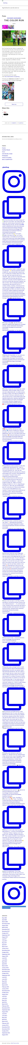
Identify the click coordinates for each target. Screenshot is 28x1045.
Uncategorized (17, 18)
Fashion (4, 148)
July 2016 (4, 958)
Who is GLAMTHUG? (7, 159)
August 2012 (5, 1034)
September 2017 (6, 935)
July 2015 (4, 977)
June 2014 (4, 998)
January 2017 (5, 948)
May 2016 (4, 962)
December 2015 (6, 969)
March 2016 (5, 965)
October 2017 (5, 933)
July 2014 (4, 996)
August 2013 (5, 1011)
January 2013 (5, 1025)
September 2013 (6, 1010)
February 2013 (5, 1023)
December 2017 (6, 929)
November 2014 (6, 990)
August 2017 (5, 937)
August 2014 (5, 994)
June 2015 (4, 979)
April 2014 (4, 1002)
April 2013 (4, 1019)
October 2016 (5, 952)
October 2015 (5, 973)
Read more (14, 104)
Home (3, 151)
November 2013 (6, 1008)
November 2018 (6, 923)
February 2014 (5, 1006)
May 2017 (4, 942)
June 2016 (4, 960)
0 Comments (13, 122)
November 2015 (6, 971)
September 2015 (6, 975)
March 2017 (5, 946)
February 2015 (5, 987)
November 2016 (6, 950)
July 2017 (4, 939)
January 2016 (5, 967)
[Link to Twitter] (23, 1043)
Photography (10, 18)
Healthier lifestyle (6, 150)
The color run (14, 20)
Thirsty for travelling (6, 157)
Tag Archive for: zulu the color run (10, 8)
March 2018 (5, 927)
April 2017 (4, 944)
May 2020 (4, 918)
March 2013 (5, 1021)
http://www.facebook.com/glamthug (12, 76)
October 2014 (5, 992)
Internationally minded (7, 153)
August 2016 (5, 956)
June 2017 (4, 941)
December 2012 (6, 1027)
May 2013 (4, 1017)
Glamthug (21, 122)
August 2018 (5, 925)
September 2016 (6, 954)
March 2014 (5, 1004)
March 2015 (5, 985)
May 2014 (4, 1000)
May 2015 (4, 981)
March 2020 (5, 921)
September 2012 (6, 1033)
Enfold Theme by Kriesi (15, 1043)
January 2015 (5, 988)
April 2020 (4, 919)
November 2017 (6, 931)
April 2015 (4, 983)
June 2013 (4, 1015)
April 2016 (4, 964)
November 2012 (6, 1029)
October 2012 (5, 1031)
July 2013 (4, 1013)
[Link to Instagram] (25, 1043)
